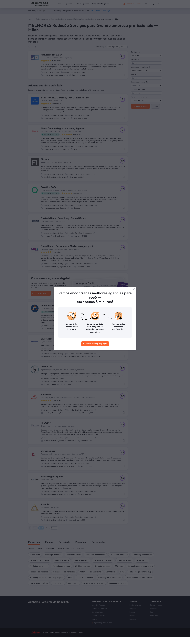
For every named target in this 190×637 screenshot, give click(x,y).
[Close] (133, 289)
